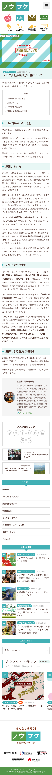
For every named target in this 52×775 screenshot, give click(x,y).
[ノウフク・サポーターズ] (44, 18)
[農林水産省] (10, 753)
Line (23, 440)
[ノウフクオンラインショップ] (20, 27)
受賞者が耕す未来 (9, 504)
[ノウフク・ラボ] (8, 27)
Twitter (16, 433)
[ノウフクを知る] (8, 18)
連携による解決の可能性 (17, 111)
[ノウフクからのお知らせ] (44, 27)
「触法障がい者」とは (16, 99)
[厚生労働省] (26, 753)
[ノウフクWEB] (26, 736)
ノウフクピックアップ (11, 497)
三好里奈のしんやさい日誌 (13, 525)
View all (44, 661)
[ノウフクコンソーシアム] (32, 27)
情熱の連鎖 (7, 511)
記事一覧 (6, 489)
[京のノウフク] (42, 752)
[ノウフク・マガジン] (20, 18)
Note (29, 433)
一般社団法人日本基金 (23, 772)
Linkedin (42, 433)
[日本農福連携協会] (18, 759)
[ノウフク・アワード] (32, 18)
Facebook (23, 433)
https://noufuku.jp (22, 770)
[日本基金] (34, 759)
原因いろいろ (12, 103)
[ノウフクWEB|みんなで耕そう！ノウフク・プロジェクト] (15, 6)
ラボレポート (7, 539)
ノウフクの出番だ (14, 107)
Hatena (36, 433)
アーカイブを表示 (25, 413)
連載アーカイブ (8, 532)
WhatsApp (29, 440)
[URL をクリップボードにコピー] (9, 433)
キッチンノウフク (9, 518)
